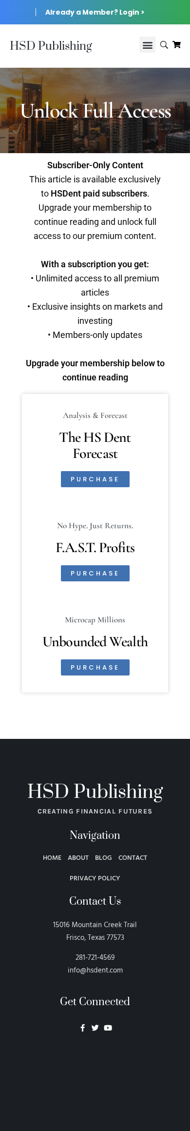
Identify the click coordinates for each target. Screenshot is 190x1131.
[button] (147, 45)
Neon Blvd (95, 1054)
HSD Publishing (51, 46)
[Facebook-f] (82, 1028)
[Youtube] (108, 1028)
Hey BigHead (95, 1080)
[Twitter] (95, 1028)
